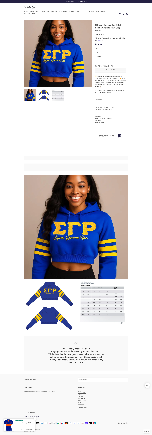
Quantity (98, 57)
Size (96, 48)
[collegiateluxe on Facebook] (119, 423)
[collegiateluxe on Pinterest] (124, 423)
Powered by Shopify (29, 431)
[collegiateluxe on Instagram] (126, 423)
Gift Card (54, 11)
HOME (26, 11)
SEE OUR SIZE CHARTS (106, 136)
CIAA (82, 11)
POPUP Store (63, 11)
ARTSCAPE (90, 11)
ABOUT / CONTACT (30, 13)
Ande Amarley (100, 11)
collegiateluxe (36, 429)
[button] (35, 418)
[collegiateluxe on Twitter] (121, 423)
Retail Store (45, 11)
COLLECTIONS (74, 11)
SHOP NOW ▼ (35, 11)
